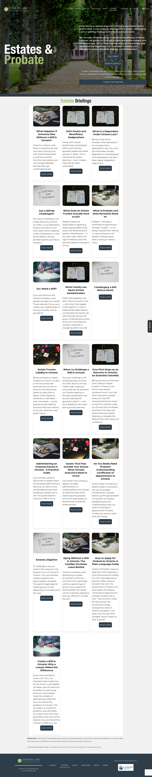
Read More (46, 174)
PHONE (135, 8)
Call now (113, 56)
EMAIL (148, 8)
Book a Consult (113, 64)
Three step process (113, 82)
